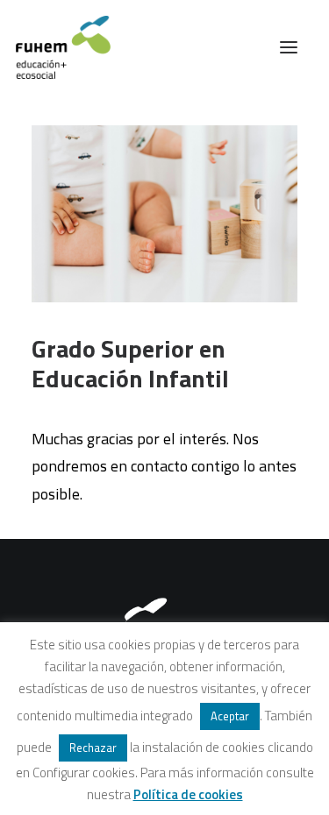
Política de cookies (188, 794)
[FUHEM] (55, 47)
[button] (288, 47)
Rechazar (93, 747)
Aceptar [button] (230, 716)
